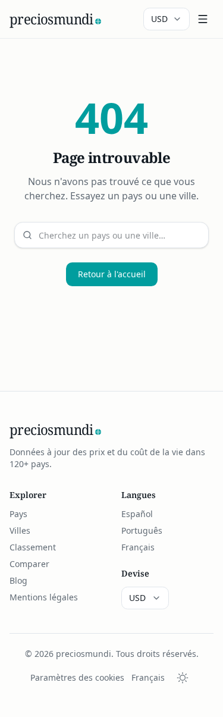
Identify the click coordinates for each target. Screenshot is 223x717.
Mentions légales (44, 597)
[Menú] (202, 19)
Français (138, 547)
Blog (18, 580)
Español (137, 513)
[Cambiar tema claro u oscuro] (182, 677)
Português (141, 530)
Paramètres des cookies (77, 677)
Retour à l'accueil (112, 274)
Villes (20, 530)
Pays (18, 513)
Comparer (29, 563)
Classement (33, 547)
